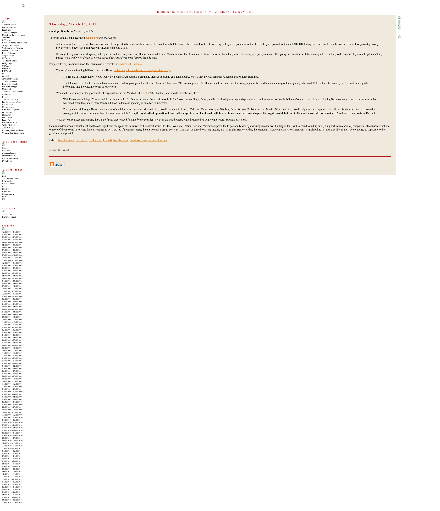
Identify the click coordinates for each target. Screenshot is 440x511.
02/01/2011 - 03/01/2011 (12, 453)
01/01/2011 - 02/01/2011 (12, 451)
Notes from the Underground (13, 35)
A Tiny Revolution (9, 81)
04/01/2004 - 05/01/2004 (12, 242)
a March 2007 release (130, 64)
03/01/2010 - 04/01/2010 (12, 425)
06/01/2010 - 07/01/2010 (12, 432)
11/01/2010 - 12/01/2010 (12, 445)
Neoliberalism (120, 140)
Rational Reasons (9, 53)
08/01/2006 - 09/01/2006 (12, 314)
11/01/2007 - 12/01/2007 (12, 353)
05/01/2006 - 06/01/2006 (12, 306)
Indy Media (7, 181)
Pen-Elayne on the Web (11, 102)
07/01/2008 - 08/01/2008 (12, 373)
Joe (3, 214)
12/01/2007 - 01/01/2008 (12, 355)
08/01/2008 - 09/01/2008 (12, 376)
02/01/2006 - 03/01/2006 (12, 299)
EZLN (4, 186)
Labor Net (6, 191)
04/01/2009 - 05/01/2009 (12, 396)
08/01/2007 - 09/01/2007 (12, 345)
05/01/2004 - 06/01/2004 (12, 244)
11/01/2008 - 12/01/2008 (12, 384)
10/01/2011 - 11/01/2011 (12, 474)
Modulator (6, 114)
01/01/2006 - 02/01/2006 (12, 296)
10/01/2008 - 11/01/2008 (12, 381)
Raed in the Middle (10, 84)
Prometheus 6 (7, 112)
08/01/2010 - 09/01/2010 (12, 438)
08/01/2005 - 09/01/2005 (12, 283)
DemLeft (5, 76)
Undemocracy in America (12, 48)
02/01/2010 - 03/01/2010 (12, 422)
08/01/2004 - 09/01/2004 (12, 252)
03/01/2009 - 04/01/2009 (12, 394)
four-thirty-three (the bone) (13, 130)
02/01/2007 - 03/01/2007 (12, 329)
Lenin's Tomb (7, 68)
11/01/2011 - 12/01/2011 (12, 476)
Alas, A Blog (7, 127)
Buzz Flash (6, 150)
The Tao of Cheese (9, 60)
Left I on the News (9, 122)
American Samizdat (10, 99)
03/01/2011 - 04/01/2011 (12, 456)
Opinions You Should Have (13, 133)
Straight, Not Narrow (10, 45)
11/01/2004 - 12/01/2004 (12, 260)
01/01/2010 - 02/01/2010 (12, 420)
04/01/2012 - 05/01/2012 (12, 489)
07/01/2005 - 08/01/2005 (12, 281)
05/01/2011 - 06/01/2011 (12, 461)
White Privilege (8, 125)
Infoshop (5, 189)
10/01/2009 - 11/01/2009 (12, 412)
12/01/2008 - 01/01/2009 (12, 386)
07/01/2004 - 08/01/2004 (12, 250)
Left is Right (7, 117)
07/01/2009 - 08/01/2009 (12, 404)
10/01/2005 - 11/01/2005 (12, 288)
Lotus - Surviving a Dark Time (14, 42)
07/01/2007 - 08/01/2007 (12, 342)
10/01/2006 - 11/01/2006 (12, 319)
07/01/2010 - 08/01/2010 (12, 435)
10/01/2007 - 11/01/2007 (12, 350)
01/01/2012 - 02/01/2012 (12, 481)
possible (145, 93)
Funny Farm (7, 120)
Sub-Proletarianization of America (148, 140)
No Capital (6, 89)
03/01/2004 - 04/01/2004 (12, 239)
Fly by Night (7, 63)
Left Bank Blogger (9, 86)
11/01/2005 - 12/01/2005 (12, 291)
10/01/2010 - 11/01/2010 (12, 443)
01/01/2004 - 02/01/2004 (12, 234)
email (10, 214)
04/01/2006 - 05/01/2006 (12, 304)
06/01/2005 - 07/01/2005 (12, 278)
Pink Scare (6, 30)
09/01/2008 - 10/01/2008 (12, 378)
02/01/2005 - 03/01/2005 (12, 268)
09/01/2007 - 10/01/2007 (12, 348)
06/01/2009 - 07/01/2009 (12, 402)
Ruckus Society (8, 183)
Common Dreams (9, 153)
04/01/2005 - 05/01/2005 (12, 273)
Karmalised (6, 94)
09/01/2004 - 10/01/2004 (12, 255)
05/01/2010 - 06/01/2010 (12, 430)
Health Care (95, 140)
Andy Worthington (9, 32)
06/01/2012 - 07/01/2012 (12, 494)
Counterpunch (8, 194)
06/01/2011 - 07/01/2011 (12, 463)
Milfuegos (6, 58)
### (50, 149)
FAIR (4, 196)
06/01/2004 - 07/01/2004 (12, 247)
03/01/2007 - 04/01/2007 (12, 332)
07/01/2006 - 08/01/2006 (12, 311)
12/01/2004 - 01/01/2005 (12, 263)
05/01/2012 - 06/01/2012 (12, 492)
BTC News (6, 40)
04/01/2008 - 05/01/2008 (12, 366)
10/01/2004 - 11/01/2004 (12, 257)
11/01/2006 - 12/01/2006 (12, 322)
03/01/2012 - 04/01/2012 (12, 487)
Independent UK (8, 155)
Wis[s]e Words (8, 55)
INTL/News (7, 161)
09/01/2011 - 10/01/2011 (12, 471)
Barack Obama (66, 140)
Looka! (5, 96)
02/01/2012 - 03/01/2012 (12, 484)
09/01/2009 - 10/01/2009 (12, 409)
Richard (5, 216)
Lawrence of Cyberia (10, 109)
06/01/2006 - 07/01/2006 (12, 309)
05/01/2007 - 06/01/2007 (12, 337)
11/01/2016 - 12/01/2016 (12, 502)
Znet (4, 176)
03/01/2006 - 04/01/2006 (12, 301)
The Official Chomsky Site (12, 178)
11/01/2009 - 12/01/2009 (12, 414)
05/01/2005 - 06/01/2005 (12, 275)
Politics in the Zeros (10, 50)
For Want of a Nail (9, 27)
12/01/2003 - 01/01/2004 (12, 232)
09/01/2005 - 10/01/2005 (12, 286)
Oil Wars (5, 66)
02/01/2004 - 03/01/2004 (12, 237)
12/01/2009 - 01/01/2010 (12, 417)
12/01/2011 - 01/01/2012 (12, 479)
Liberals (107, 140)
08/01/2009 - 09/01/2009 (12, 407)
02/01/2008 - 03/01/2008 (12, 360)
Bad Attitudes (7, 104)
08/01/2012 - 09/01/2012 (12, 499)
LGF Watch (6, 71)
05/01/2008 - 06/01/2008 (12, 368)
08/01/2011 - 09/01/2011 (12, 469)
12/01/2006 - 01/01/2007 (12, 324)
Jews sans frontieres (10, 78)
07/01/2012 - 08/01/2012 (12, 497)
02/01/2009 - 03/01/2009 (12, 391)
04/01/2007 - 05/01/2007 (12, 335)
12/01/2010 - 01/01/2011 (12, 448)
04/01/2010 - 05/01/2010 (12, 427)
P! (3, 73)
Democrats (81, 140)
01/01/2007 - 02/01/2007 (12, 327)
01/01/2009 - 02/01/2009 (12, 389)
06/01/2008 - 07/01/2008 (12, 371)
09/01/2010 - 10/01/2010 (12, 440)
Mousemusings (8, 107)
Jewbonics (6, 37)
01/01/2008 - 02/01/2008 (12, 358)
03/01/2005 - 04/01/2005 (12, 270)
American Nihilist (9, 24)
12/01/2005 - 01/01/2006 (12, 293)
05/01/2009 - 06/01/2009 (12, 399)
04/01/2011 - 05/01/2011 (12, 458)
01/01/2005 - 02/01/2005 (12, 265)
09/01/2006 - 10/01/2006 (12, 317)
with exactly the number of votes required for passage (142, 70)
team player (92, 37)
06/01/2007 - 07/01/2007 (12, 340)
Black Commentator (10, 158)
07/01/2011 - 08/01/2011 (12, 466)
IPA (3, 199)
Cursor (5, 148)
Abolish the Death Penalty (12, 91)
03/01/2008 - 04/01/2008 (12, 363)
